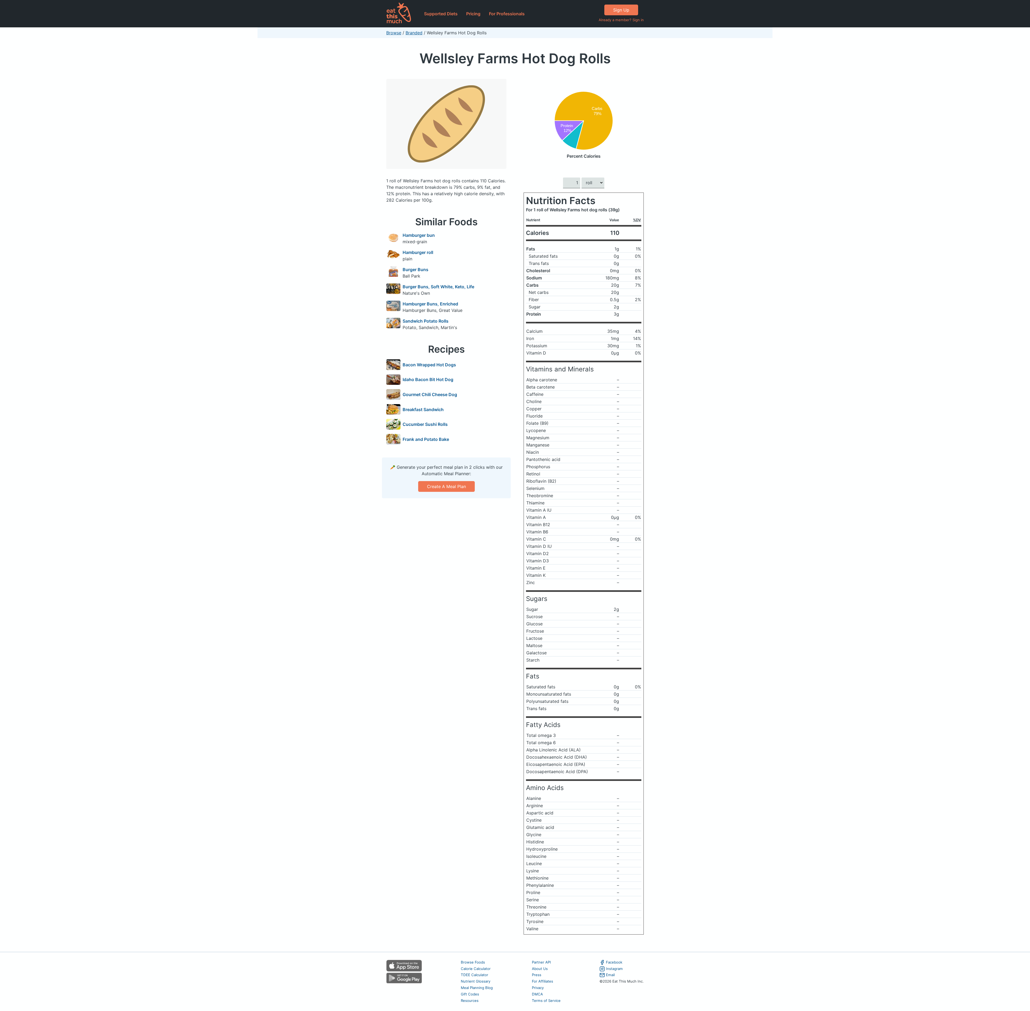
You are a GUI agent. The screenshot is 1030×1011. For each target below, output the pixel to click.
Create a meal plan (446, 486)
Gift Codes (470, 994)
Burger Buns (415, 269)
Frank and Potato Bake (426, 439)
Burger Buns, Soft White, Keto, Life (438, 286)
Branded (414, 32)
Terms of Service (546, 1000)
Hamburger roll (418, 252)
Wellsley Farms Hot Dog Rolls (515, 58)
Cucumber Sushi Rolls (425, 424)
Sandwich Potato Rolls (425, 321)
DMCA (537, 994)
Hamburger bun (419, 235)
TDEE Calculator (474, 975)
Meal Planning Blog (477, 988)
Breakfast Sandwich (423, 409)
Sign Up (621, 10)
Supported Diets (441, 13)
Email (610, 975)
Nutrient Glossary (475, 981)
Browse (393, 32)
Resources (470, 1000)
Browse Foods (473, 962)
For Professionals (507, 13)
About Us (540, 968)
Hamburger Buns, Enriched (430, 304)
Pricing (473, 13)
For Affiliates (542, 981)
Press (536, 975)
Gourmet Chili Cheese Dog (430, 394)
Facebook (614, 962)
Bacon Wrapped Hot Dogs (429, 364)
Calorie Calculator (476, 968)
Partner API (541, 962)
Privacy (538, 988)
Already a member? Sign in (621, 20)
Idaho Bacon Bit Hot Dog (428, 379)
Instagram (614, 968)
